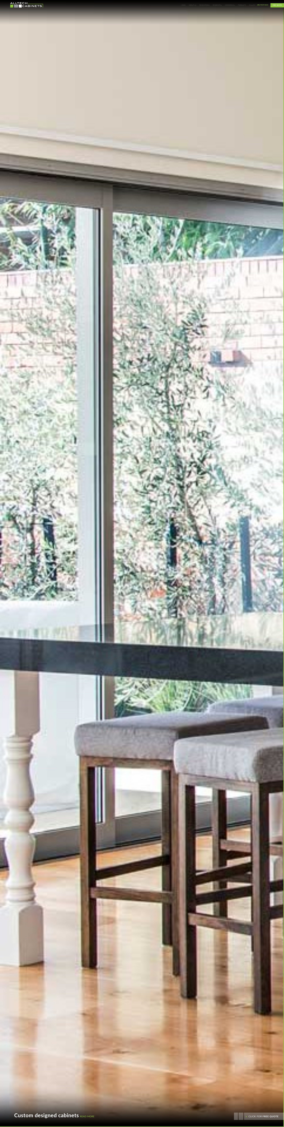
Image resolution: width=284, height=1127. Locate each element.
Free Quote (277, 5)
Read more (87, 1116)
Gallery (252, 5)
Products (242, 5)
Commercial (230, 5)
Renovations (204, 5)
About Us (192, 5)
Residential (217, 5)
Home (183, 5)
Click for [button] (263, 1116)
